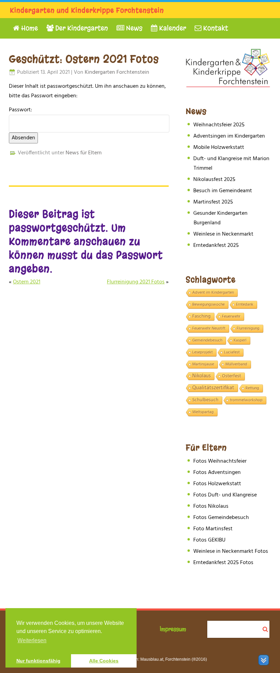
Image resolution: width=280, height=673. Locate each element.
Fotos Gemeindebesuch (221, 517)
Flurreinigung (248, 328)
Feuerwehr (231, 316)
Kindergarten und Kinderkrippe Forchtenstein (87, 10)
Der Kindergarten (81, 28)
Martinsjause (203, 364)
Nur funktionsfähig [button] (38, 660)
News (133, 28)
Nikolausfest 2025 (214, 179)
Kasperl (240, 340)
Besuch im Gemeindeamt (222, 190)
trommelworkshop (246, 400)
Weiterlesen (31, 640)
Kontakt (214, 28)
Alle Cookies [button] (103, 660)
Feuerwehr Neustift (208, 328)
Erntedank (244, 304)
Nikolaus (201, 376)
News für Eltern (84, 153)
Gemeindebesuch (207, 340)
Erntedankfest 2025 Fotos (223, 562)
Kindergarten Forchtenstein (117, 72)
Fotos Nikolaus (210, 506)
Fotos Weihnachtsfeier (220, 461)
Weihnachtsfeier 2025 (218, 125)
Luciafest (232, 352)
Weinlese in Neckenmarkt (223, 234)
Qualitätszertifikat (213, 388)
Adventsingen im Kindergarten (229, 136)
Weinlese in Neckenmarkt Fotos (230, 551)
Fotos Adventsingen (217, 472)
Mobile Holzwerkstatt (218, 147)
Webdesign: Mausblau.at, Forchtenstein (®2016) (162, 659)
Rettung (252, 388)
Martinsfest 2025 (213, 202)
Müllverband (236, 364)
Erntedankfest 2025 (216, 245)
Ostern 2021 (26, 282)
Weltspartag (203, 412)
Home (28, 28)
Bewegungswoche (208, 304)
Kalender (171, 28)
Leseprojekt (202, 352)
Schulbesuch (205, 400)
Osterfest (231, 376)
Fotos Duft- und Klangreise (225, 495)
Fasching (201, 316)
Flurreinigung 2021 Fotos (136, 282)
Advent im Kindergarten (213, 292)
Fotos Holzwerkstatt (217, 483)
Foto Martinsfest (213, 528)
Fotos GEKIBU (209, 540)
